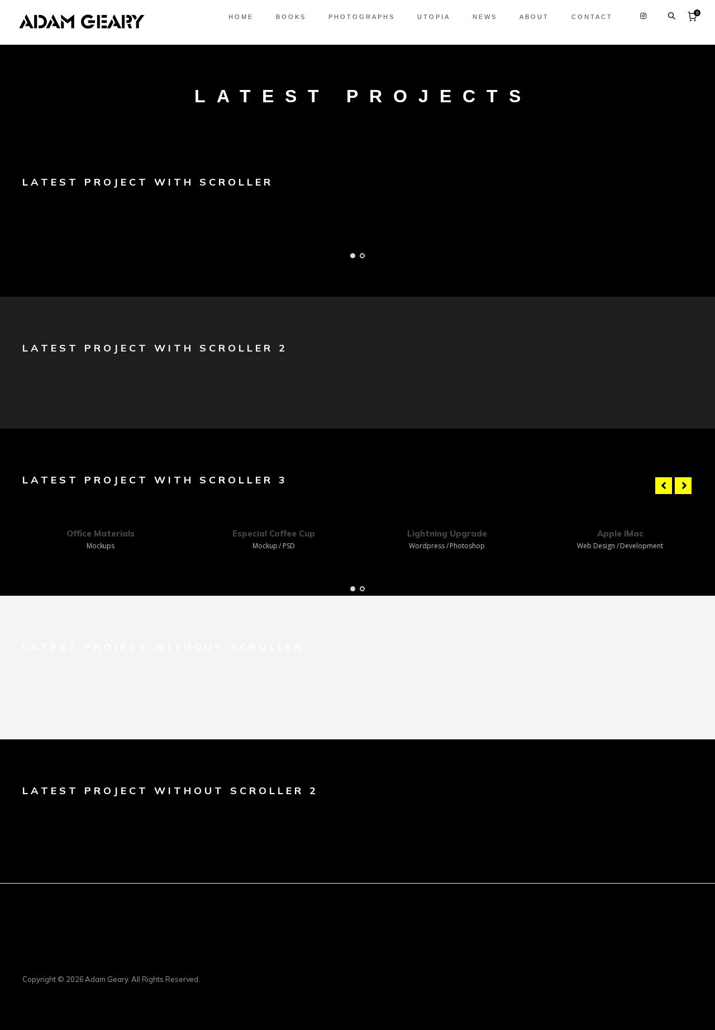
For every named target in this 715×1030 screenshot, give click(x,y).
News (485, 16)
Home (241, 16)
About (534, 16)
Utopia (433, 16)
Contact (592, 16)
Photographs (361, 16)
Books (291, 16)
